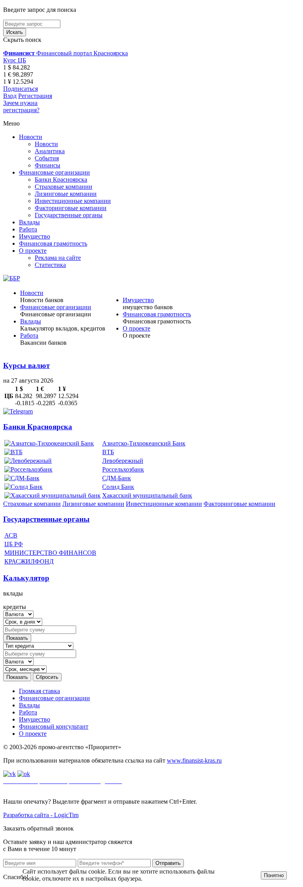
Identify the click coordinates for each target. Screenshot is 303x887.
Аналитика (50, 151)
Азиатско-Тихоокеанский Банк (143, 443)
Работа (28, 229)
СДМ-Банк (116, 478)
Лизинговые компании (66, 193)
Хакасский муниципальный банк (147, 495)
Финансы (47, 165)
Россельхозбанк (123, 469)
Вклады (29, 222)
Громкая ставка (39, 691)
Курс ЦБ (14, 60)
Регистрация (35, 95)
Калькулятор (26, 578)
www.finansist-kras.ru (194, 760)
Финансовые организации (54, 172)
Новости (30, 136)
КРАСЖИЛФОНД (29, 561)
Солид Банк (118, 486)
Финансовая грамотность (53, 243)
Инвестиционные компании (73, 200)
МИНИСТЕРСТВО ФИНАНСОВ (50, 552)
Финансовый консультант (53, 726)
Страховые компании (63, 186)
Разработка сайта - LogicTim (41, 815)
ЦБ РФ (13, 544)
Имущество (34, 236)
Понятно (274, 875)
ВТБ (108, 452)
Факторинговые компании (71, 208)
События (47, 158)
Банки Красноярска (61, 179)
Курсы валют (26, 365)
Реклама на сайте (58, 257)
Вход (10, 95)
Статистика (50, 264)
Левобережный (122, 460)
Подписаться (20, 88)
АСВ (10, 535)
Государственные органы (69, 215)
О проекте (33, 250)
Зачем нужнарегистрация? (21, 106)
